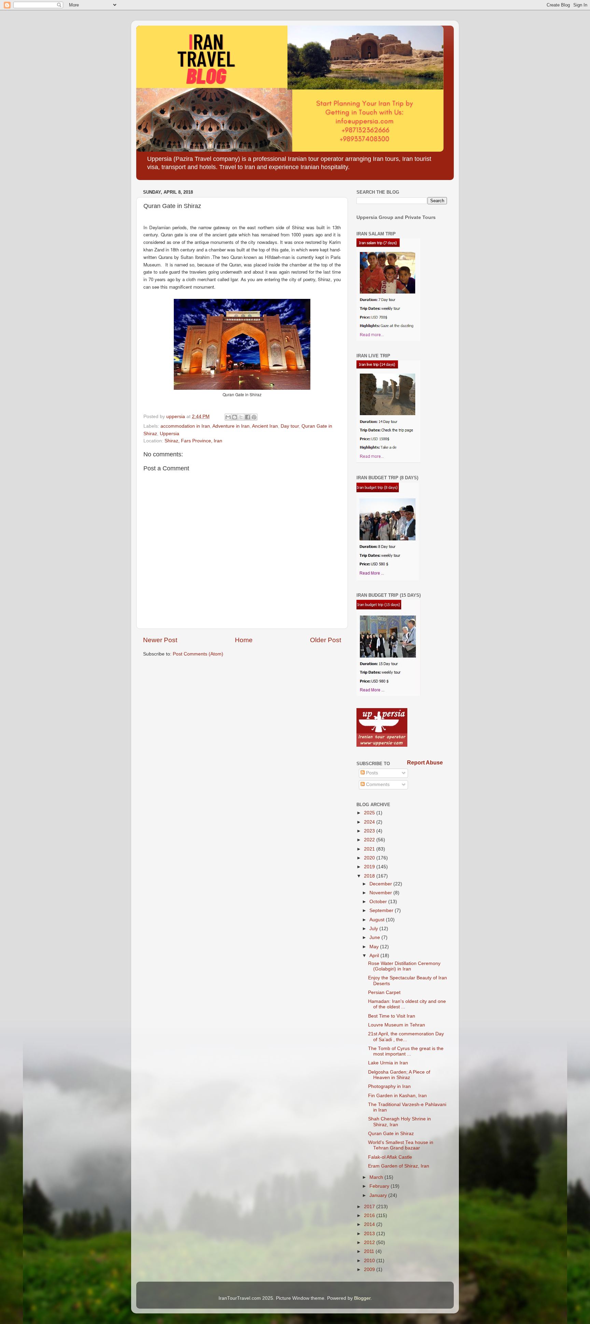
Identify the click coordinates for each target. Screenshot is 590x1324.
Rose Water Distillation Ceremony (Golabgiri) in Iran (404, 966)
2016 (370, 1215)
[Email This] (228, 417)
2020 (370, 857)
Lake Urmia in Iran (388, 1062)
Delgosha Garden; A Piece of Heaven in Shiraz (399, 1075)
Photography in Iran (389, 1086)
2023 (370, 830)
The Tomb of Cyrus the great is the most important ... (406, 1051)
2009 (370, 1269)
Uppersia (169, 433)
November (381, 892)
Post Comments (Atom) (198, 654)
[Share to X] (241, 417)
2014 (370, 1224)
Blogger (362, 1298)
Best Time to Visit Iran (391, 1016)
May (374, 946)
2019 (370, 866)
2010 (370, 1260)
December (381, 883)
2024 (370, 822)
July (374, 928)
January (378, 1195)
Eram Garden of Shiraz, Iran (398, 1166)
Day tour (290, 426)
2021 (370, 849)
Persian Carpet (384, 992)
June (375, 937)
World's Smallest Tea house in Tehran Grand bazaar (400, 1145)
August (377, 919)
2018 (370, 876)
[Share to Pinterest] (254, 417)
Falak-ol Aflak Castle (390, 1157)
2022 (370, 839)
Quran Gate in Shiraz (391, 1133)
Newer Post (160, 640)
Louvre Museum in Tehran (396, 1025)
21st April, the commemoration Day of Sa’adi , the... (406, 1036)
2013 (370, 1233)
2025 (370, 812)
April (374, 955)
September (382, 910)
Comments (377, 784)
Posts (371, 772)
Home (244, 640)
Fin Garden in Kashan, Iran (397, 1095)
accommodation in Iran (185, 426)
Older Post (325, 640)
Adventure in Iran (231, 426)
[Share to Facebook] (247, 417)
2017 (370, 1206)
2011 (370, 1251)
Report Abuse (425, 763)
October (378, 901)
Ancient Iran (265, 426)
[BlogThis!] (234, 417)
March (376, 1177)
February (380, 1186)
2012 (370, 1242)
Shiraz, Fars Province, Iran (193, 440)
